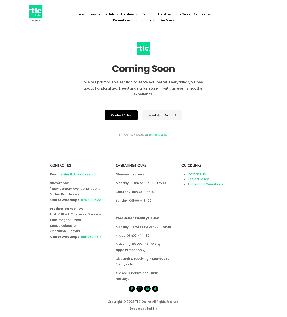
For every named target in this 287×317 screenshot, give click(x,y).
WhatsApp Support (162, 115)
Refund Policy (198, 179)
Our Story (166, 20)
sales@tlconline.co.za (78, 174)
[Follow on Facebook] (132, 289)
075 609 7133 (91, 200)
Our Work (183, 14)
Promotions (121, 20)
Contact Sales (121, 115)
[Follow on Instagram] (139, 289)
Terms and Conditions (205, 184)
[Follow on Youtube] (147, 289)
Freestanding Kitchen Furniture (111, 14)
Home (79, 14)
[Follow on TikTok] (155, 289)
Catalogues (203, 14)
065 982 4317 (158, 135)
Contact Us (143, 20)
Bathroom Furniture (156, 14)
